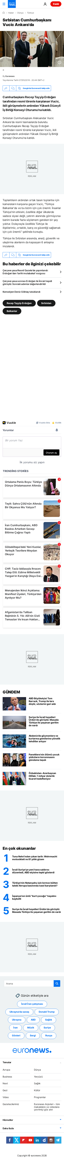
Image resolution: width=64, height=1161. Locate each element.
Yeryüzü (38, 1076)
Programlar (40, 1097)
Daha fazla (8, 1128)
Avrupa (6, 1069)
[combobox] (32, 983)
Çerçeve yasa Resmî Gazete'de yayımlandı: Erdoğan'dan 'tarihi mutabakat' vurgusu (25, 272)
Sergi (33, 1035)
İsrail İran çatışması (32, 1003)
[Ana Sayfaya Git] (12, 4)
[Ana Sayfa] (4, 13)
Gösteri (16, 1035)
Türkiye (30, 13)
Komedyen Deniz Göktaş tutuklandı (21, 291)
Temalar (7, 1062)
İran (15, 1027)
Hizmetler (8, 1120)
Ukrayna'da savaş (19, 1011)
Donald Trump (47, 1011)
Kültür (37, 1090)
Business (7, 1076)
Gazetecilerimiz (11, 1104)
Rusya (48, 1035)
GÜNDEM (11, 692)
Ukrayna (16, 1019)
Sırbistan (46, 303)
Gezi (5, 1090)
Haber (11, 13)
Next (5, 1083)
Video (6, 1097)
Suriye (47, 1027)
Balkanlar (12, 311)
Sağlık (48, 1019)
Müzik (30, 1027)
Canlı (56, 3)
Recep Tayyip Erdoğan (19, 303)
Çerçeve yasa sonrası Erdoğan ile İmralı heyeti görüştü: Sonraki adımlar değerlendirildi (27, 282)
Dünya (20, 13)
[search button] (57, 983)
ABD (33, 1019)
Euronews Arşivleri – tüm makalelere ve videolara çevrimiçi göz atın (47, 1107)
